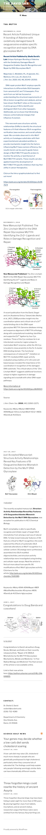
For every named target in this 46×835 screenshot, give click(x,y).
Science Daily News (15, 734)
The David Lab (16, 3)
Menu (24, 15)
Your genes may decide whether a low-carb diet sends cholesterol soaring (23, 742)
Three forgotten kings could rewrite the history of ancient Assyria (21, 787)
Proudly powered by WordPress (15, 829)
